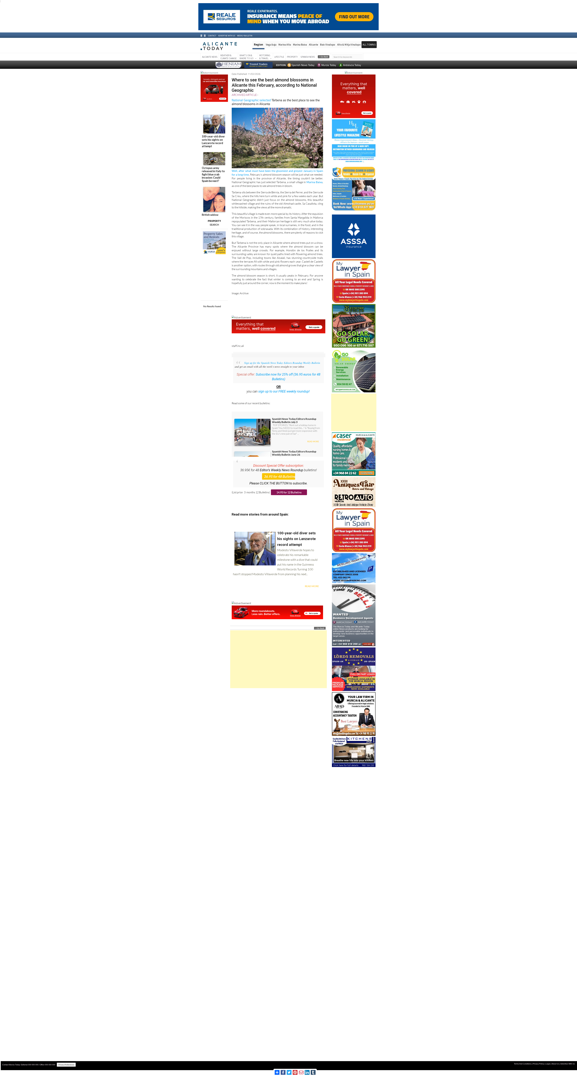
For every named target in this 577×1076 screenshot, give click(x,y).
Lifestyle (279, 56)
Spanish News (308, 56)
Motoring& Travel (264, 57)
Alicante (313, 44)
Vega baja (271, 44)
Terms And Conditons (522, 1064)
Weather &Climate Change (228, 57)
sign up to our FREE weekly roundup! (284, 391)
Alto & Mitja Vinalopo (349, 44)
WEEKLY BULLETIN (244, 35)
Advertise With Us (567, 1064)
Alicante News (209, 56)
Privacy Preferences (66, 1065)
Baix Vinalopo (327, 44)
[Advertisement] (278, 659)
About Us (555, 1064)
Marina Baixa (300, 44)
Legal (547, 1064)
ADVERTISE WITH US (226, 35)
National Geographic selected (251, 100)
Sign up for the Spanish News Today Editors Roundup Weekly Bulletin (282, 363)
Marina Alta (284, 44)
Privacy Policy (538, 1064)
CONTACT (212, 35)
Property (292, 56)
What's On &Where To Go (246, 57)
